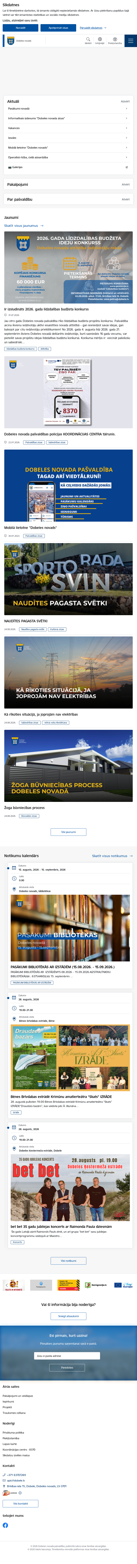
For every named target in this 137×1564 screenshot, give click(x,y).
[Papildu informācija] (20, 1493)
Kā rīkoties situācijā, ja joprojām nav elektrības (41, 714)
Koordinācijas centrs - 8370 (19, 1449)
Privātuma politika (13, 1432)
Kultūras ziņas (57, 629)
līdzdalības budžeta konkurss (21, 349)
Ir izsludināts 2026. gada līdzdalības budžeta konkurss (46, 309)
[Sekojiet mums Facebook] (5, 1525)
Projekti (7, 1407)
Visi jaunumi (68, 832)
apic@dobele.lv (16, 1480)
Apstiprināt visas (58, 27)
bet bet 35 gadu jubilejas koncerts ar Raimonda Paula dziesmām (61, 1226)
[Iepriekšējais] (7, 1285)
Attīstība (45, 349)
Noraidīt (20, 27)
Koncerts (17, 1242)
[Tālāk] (130, 1285)
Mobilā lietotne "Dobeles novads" (30, 528)
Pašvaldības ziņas (34, 442)
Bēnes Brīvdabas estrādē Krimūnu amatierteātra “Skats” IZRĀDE (61, 1097)
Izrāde (16, 1112)
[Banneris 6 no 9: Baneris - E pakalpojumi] (14, 1285)
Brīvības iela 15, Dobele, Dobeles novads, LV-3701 (37, 1486)
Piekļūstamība (11, 1438)
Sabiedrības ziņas (57, 442)
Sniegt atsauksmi (68, 1316)
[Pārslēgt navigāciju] (131, 41)
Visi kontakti (20, 1503)
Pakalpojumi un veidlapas (18, 1396)
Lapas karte (10, 1444)
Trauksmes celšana (14, 1413)
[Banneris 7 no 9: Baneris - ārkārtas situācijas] (41, 1285)
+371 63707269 (16, 1475)
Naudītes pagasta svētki (32, 629)
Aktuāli (13, 101)
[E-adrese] (10, 1493)
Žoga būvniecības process (24, 808)
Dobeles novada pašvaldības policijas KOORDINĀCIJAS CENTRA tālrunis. (60, 434)
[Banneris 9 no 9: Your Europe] (96, 1285)
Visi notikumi (68, 1260)
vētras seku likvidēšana (55, 722)
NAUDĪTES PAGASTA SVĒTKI (25, 621)
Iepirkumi (8, 1401)
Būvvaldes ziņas (29, 816)
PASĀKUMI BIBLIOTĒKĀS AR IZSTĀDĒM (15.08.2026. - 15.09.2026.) (63, 967)
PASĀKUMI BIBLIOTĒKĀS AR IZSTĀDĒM (32, 982)
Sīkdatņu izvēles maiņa (16, 1455)
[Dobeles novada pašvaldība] (19, 41)
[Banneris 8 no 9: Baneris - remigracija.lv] (68, 1285)
